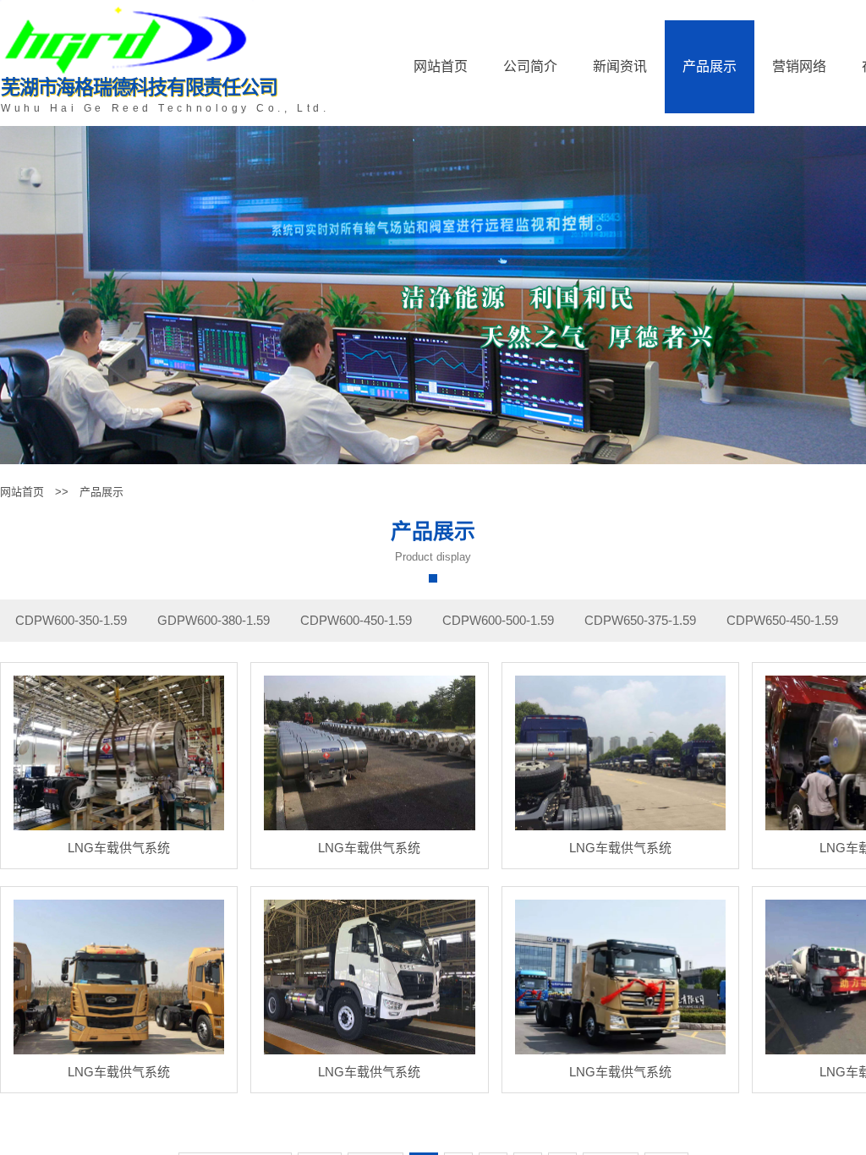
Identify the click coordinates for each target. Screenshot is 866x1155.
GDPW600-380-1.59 (213, 620)
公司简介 (530, 66)
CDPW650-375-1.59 (640, 620)
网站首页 (441, 66)
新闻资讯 (620, 66)
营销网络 (799, 66)
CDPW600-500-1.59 (498, 620)
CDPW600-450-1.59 (356, 620)
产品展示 (709, 66)
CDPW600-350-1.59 (71, 620)
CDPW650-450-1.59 (782, 620)
